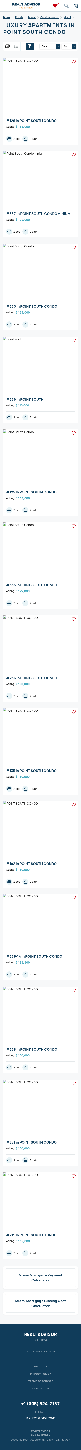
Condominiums (49, 17)
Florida (19, 17)
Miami (32, 17)
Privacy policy (40, 1374)
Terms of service (40, 1381)
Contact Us (40, 1388)
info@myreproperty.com (40, 1418)
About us (40, 1366)
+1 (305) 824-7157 (40, 1404)
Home (6, 17)
